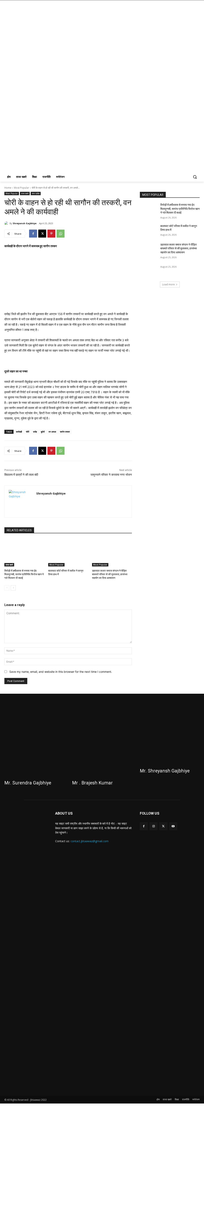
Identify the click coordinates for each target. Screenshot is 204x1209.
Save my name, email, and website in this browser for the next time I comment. (60, 671)
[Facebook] (33, 234)
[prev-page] (6, 587)
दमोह (35, 431)
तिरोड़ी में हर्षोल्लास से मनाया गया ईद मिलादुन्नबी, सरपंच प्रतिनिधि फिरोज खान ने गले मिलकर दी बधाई (24, 574)
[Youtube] (173, 826)
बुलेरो (43, 431)
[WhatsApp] (61, 234)
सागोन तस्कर (65, 431)
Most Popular (21, 187)
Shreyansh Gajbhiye (24, 223)
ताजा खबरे (24, 193)
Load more (168, 284)
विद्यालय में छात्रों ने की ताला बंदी (21, 475)
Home (7, 187)
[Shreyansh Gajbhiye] (7, 223)
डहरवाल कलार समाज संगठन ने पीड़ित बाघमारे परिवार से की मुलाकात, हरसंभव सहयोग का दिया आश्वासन (109, 574)
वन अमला (52, 431)
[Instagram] (153, 826)
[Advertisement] (68, 282)
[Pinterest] (51, 234)
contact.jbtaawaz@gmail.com (90, 841)
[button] (195, 177)
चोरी (27, 431)
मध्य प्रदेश (35, 193)
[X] (42, 234)
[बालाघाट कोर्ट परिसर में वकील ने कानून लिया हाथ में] (68, 552)
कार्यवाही (19, 431)
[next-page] (13, 587)
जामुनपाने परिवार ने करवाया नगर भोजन (111, 475)
